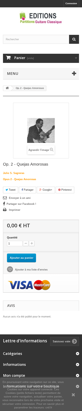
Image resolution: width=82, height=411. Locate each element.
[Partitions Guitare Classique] (41, 17)
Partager (28, 189)
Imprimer (14, 209)
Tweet (12, 189)
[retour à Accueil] (7, 88)
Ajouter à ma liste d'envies (31, 269)
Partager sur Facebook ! (21, 203)
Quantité (12, 237)
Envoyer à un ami (20, 197)
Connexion (71, 3)
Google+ (47, 189)
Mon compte (14, 375)
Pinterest (66, 189)
